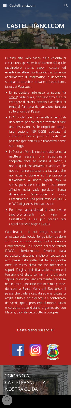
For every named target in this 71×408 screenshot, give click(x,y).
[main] (35, 24)
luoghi (20, 117)
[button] (4, 5)
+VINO (45, 224)
